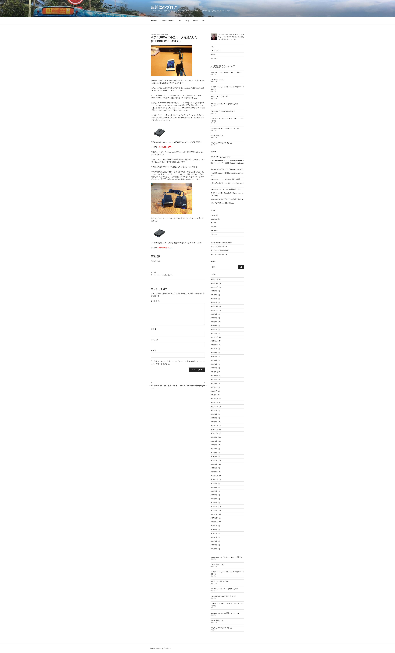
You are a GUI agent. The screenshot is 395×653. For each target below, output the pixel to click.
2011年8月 (214, 379)
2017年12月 (214, 283)
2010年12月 (214, 399)
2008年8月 (214, 487)
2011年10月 (214, 375)
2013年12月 (214, 306)
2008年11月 (214, 475)
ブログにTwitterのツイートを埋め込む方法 (224, 104)
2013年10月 (214, 310)
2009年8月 (214, 441)
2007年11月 (214, 522)
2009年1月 (214, 468)
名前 (153, 329)
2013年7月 (214, 318)
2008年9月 (214, 483)
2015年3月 (214, 295)
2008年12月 (214, 472)
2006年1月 (214, 549)
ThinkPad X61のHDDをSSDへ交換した (223, 111)
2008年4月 (214, 502)
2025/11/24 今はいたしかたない (221, 157)
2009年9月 (214, 437)
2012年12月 (214, 337)
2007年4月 (214, 529)
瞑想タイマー (222, 246)
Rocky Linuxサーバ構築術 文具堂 (221, 242)
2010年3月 (214, 418)
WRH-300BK (157, 275)
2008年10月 (214, 479)
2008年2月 (214, 510)
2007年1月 (214, 537)
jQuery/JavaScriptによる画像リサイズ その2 (225, 128)
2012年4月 (214, 360)
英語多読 (154, 21)
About (212, 46)
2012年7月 (214, 349)
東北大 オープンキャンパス (219, 96)
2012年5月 (214, 356)
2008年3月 (214, 506)
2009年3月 (214, 460)
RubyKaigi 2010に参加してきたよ (221, 143)
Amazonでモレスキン (218, 79)
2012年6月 (214, 352)
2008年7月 (214, 491)
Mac (180, 21)
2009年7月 (214, 445)
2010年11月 (214, 402)
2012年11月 (214, 341)
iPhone (213, 215)
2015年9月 (214, 291)
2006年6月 (214, 541)
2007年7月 (214, 526)
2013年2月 (214, 333)
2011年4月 (214, 391)
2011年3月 (214, 395)
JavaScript (214, 219)
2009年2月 (214, 464)
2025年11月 (214, 279)
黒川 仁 (166, 34)
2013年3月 (214, 329)
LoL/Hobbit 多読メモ (168, 21)
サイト (153, 350)
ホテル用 (164, 275)
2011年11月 (214, 372)
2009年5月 (214, 452)
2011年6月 (214, 387)
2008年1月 (214, 514)
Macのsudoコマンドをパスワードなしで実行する (226, 72)
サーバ (195, 21)
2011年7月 (214, 383)
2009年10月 (214, 433)
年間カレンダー (223, 254)
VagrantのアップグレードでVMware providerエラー (227, 169)
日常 (203, 21)
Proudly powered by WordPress (160, 648)
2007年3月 (214, 533)
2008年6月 (214, 495)
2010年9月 (214, 410)
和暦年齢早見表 (223, 250)
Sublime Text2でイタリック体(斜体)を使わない (226, 189)
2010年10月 (214, 406)
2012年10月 (214, 345)
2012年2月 (214, 364)
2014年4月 (214, 298)
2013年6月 (214, 322)
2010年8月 (214, 414)
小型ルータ (170, 275)
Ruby (187, 21)
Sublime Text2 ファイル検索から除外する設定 (225, 179)
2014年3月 (214, 302)
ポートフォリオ (216, 50)
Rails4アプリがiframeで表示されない (223, 203)
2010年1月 (214, 422)
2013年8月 (214, 314)
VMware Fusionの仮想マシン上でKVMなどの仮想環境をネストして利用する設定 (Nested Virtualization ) (227, 163)
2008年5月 (214, 499)
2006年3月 (214, 545)
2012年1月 (214, 368)
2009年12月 (214, 425)
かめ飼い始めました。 (218, 135)
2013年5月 (214, 325)
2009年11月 (214, 429)
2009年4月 (214, 456)
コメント (155, 301)
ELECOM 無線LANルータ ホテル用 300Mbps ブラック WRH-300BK (176, 142)
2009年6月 (214, 449)
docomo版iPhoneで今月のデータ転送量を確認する (227, 199)
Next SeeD (214, 58)
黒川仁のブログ (164, 7)
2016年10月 (214, 287)
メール (154, 340)
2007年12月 (214, 518)
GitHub (213, 54)
